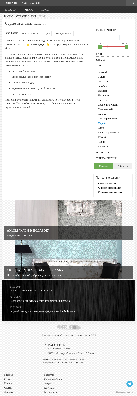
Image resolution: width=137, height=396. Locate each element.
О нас (7, 379)
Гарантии (49, 375)
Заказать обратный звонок (58, 348)
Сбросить (123, 166)
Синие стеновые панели (110, 187)
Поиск (45, 9)
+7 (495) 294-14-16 (30, 3)
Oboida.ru (10, 3)
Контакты (49, 387)
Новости (8, 383)
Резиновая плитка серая (110, 192)
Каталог (10, 9)
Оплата (8, 387)
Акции (48, 383)
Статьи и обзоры (53, 379)
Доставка (9, 392)
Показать (103, 166)
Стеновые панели (107, 183)
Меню (28, 9)
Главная (8, 375)
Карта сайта (50, 392)
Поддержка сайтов (124, 392)
